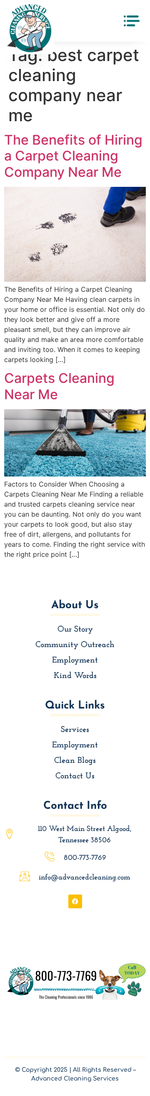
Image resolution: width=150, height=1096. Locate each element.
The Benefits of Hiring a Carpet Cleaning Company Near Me (73, 156)
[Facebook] (75, 901)
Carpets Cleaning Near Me (59, 386)
